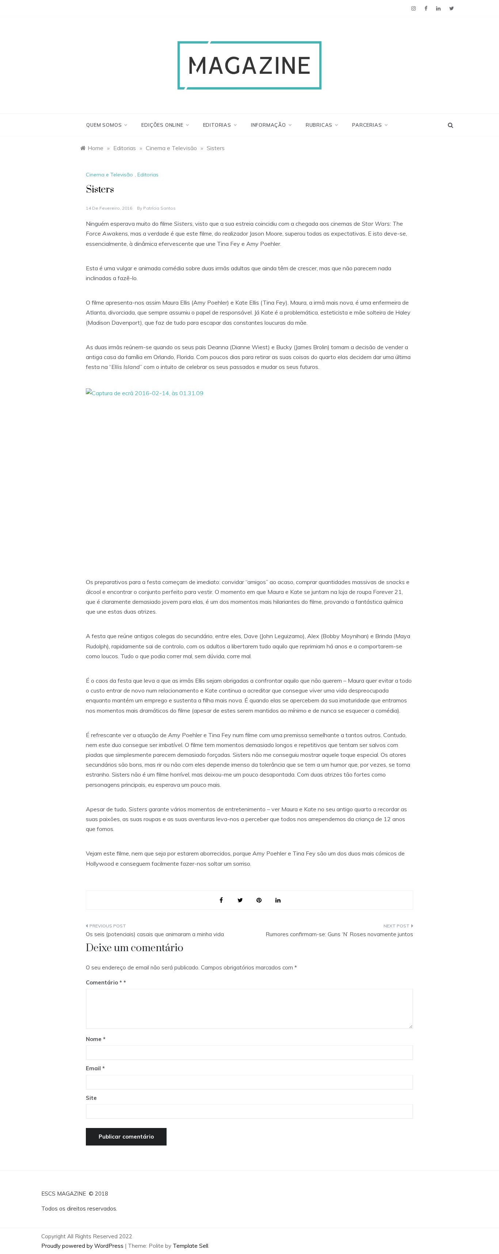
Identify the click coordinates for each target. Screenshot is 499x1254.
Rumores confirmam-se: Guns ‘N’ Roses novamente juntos (339, 934)
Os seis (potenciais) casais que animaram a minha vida (155, 934)
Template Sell (190, 1245)
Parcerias (367, 125)
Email (95, 1068)
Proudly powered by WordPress (83, 1245)
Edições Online (162, 125)
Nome (96, 1039)
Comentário (104, 982)
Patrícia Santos (159, 208)
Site (91, 1097)
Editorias (217, 125)
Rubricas (319, 125)
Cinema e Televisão (109, 174)
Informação (268, 125)
